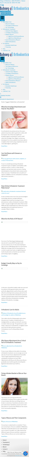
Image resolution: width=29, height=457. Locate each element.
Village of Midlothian (5, 1)
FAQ (4, 48)
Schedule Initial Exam (11, 45)
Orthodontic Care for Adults (10, 310)
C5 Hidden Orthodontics (11, 32)
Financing (8, 47)
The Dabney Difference (11, 25)
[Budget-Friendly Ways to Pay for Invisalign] (14, 276)
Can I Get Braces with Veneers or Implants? (11, 154)
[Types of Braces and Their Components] (9, 421)
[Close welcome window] (22, 451)
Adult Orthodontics (10, 41)
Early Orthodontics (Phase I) (12, 40)
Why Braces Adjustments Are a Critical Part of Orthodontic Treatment (13, 341)
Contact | (5, 449)
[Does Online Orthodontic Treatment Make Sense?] (14, 192)
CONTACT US (6, 50)
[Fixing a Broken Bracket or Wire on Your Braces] (14, 386)
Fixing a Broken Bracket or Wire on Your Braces (14, 374)
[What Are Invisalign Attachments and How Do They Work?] (14, 119)
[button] (25, 453)
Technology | (6, 444)
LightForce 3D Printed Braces (16, 36)
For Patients (6, 43)
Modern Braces (9, 34)
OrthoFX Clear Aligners (11, 31)
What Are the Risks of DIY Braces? (12, 219)
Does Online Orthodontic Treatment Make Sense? (13, 187)
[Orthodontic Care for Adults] (14, 314)
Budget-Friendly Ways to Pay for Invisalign (11, 264)
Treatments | (6, 442)
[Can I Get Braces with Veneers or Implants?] (14, 159)
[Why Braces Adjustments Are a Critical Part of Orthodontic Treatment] (14, 346)
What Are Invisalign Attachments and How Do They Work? (13, 108)
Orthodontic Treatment (9, 29)
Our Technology (9, 27)
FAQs (4, 451)
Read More (4, 146)
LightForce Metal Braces (14, 38)
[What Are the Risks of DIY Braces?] (14, 230)
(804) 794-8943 (16, 1)
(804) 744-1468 (16, 2)
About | (4, 447)
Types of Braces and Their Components (13, 418)
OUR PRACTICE (7, 22)
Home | (4, 440)
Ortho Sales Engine (18, 455)
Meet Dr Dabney (9, 23)
